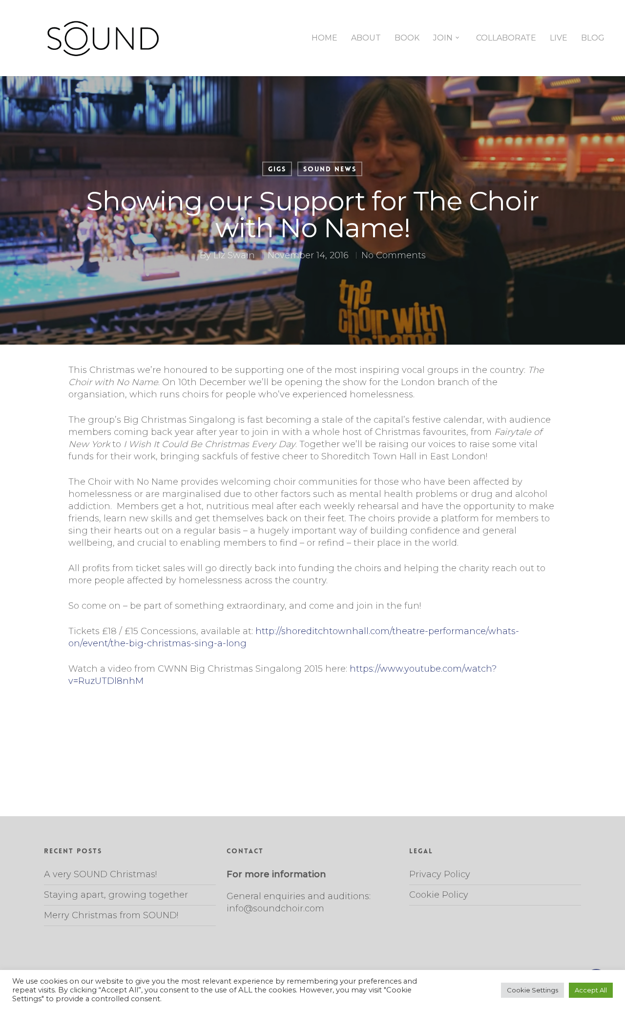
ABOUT (366, 38)
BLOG (592, 38)
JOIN (443, 38)
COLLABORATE (506, 38)
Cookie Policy (438, 894)
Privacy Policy (439, 874)
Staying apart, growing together (116, 894)
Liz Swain (234, 255)
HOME (324, 38)
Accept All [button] (591, 990)
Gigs (277, 169)
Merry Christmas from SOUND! (111, 915)
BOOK (407, 38)
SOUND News (329, 169)
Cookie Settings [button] (532, 990)
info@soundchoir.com (275, 908)
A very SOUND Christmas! (100, 874)
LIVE (558, 38)
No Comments (393, 255)
